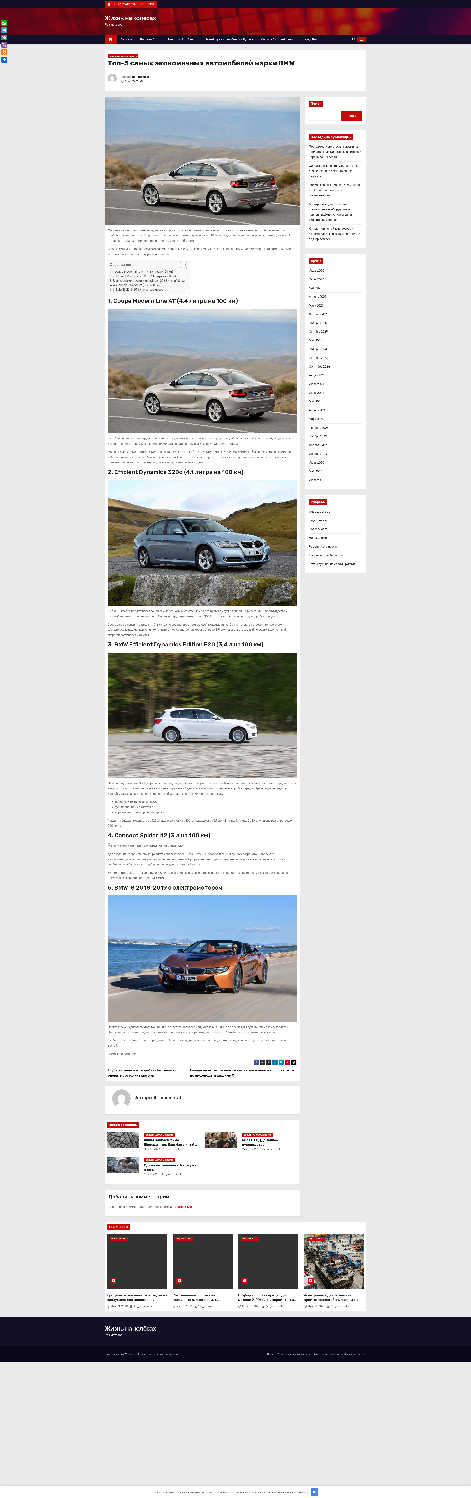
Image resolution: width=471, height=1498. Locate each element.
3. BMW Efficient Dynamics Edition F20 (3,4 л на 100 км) (149, 281)
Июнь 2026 (316, 279)
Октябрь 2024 (318, 358)
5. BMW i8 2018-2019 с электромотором (138, 289)
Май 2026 (315, 288)
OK (314, 1492)
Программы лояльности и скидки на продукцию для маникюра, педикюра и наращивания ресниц (335, 152)
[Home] (111, 39)
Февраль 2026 (319, 314)
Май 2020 (315, 471)
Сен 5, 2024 (152, 1174)
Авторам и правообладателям (294, 1354)
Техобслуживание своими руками (229, 39)
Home (271, 1354)
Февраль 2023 (318, 445)
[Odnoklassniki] (4, 52)
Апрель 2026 (318, 297)
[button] (353, 39)
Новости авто (150, 39)
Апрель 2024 (318, 410)
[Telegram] (4, 30)
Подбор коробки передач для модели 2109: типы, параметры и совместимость (334, 190)
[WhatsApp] (4, 22)
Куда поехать (314, 39)
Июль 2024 (316, 384)
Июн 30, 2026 (251, 1306)
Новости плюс (318, 538)
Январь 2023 (318, 454)
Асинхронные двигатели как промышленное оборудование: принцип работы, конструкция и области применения (331, 1302)
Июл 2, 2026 (185, 1306)
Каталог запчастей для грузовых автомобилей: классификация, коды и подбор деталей (334, 234)
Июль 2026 (316, 270)
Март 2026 (316, 305)
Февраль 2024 (319, 428)
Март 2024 (316, 419)
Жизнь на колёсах (130, 18)
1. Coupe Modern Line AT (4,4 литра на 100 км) (142, 272)
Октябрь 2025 (318, 331)
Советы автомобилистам (279, 39)
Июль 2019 (316, 480)
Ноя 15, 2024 (152, 1149)
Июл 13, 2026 (120, 1306)
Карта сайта (320, 1354)
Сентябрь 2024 (319, 366)
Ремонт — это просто (183, 39)
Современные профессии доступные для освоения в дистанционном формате (334, 171)
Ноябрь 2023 (318, 436)
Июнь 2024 (316, 393)
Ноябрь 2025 (318, 323)
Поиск (316, 104)
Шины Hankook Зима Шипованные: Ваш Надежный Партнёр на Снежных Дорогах (170, 1144)
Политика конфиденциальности (347, 1354)
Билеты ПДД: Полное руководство (260, 1142)
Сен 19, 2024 (250, 1149)
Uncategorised (319, 512)
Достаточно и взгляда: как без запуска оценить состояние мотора (142, 1073)
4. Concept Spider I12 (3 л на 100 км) (137, 285)
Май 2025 (315, 340)
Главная (126, 39)
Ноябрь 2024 (318, 349)
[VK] (4, 37)
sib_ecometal (141, 77)
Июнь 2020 (316, 462)
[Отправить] (4, 59)
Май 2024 (316, 401)
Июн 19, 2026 (317, 1306)
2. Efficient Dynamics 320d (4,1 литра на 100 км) (144, 276)
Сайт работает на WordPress (121, 1354)
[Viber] (4, 45)
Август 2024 (317, 375)
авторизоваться (181, 1207)
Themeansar (171, 1354)
